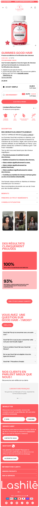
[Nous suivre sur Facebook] (6, 503)
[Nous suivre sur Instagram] (11, 503)
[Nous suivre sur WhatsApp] (32, 503)
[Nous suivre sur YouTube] (17, 503)
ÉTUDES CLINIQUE (27, 135)
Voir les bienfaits (6, 77)
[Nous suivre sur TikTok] (22, 503)
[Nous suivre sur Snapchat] (27, 503)
